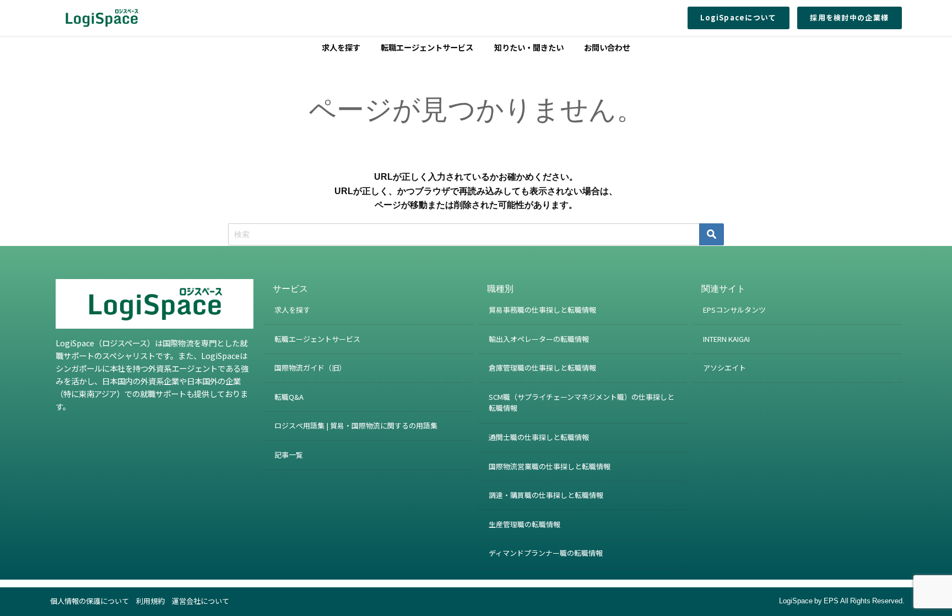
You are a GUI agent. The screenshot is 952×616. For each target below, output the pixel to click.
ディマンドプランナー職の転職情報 (546, 553)
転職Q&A (289, 397)
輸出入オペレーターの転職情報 (539, 339)
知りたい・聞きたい (529, 47)
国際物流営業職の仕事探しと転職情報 (549, 466)
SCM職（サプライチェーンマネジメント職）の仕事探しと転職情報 (581, 403)
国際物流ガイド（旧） (310, 367)
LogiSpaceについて (738, 17)
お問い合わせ (607, 47)
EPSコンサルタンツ (734, 309)
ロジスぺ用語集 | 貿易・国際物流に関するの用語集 (355, 425)
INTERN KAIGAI (726, 339)
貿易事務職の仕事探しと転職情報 (542, 309)
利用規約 (150, 601)
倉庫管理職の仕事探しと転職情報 (542, 367)
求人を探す (341, 47)
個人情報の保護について (89, 601)
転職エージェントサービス (427, 47)
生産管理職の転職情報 (524, 524)
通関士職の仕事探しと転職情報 (539, 437)
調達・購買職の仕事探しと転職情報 (546, 495)
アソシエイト (724, 367)
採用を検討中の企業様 (849, 17)
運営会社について (200, 601)
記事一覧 (288, 454)
